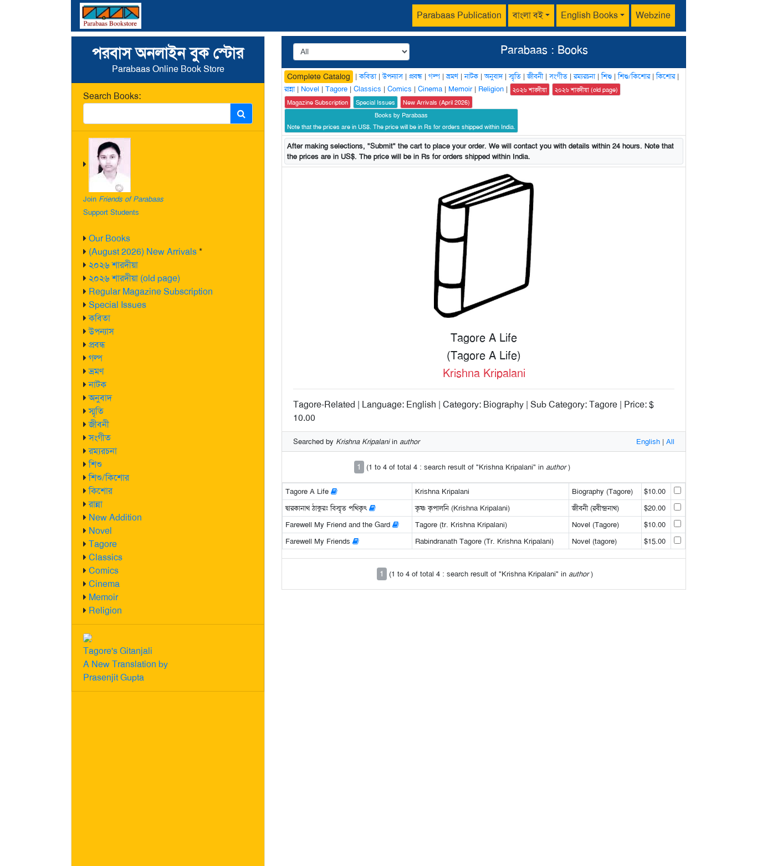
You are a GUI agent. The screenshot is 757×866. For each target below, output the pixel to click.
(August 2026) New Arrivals (143, 251)
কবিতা (99, 318)
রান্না (96, 504)
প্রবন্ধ (97, 344)
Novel (100, 531)
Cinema (104, 584)
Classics (105, 557)
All (670, 441)
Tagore (103, 544)
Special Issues (117, 305)
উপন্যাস (101, 331)
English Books (589, 15)
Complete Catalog (318, 76)
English (648, 441)
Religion (105, 610)
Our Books (109, 238)
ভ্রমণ (96, 371)
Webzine (653, 15)
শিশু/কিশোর (109, 477)
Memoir (103, 597)
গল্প (96, 358)
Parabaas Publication (459, 15)
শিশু (95, 464)
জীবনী (99, 424)
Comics (104, 570)
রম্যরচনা (103, 451)
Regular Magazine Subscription (151, 291)
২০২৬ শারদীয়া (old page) (134, 278)
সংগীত (100, 438)
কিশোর (100, 491)
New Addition (115, 517)
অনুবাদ (100, 398)
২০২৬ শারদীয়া (113, 265)
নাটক (97, 384)
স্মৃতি (96, 411)
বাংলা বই (528, 15)
